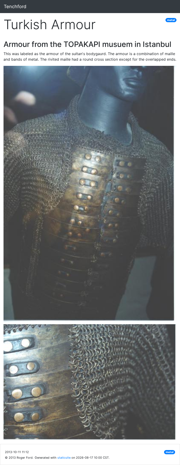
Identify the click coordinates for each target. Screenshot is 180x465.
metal (171, 20)
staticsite (64, 457)
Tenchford (15, 6)
